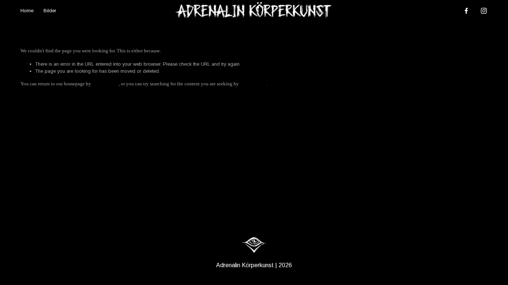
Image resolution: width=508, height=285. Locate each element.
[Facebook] (466, 10)
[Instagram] (484, 10)
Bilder (50, 10)
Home (26, 10)
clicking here (105, 83)
